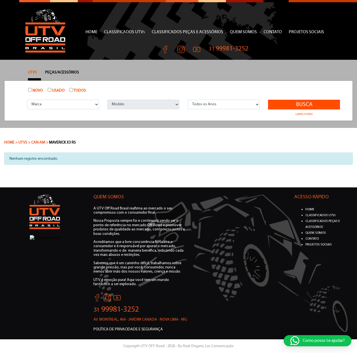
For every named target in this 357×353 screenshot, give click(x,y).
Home (91, 32)
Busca (304, 105)
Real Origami (193, 346)
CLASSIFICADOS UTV (124, 32)
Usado (58, 91)
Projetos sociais (306, 32)
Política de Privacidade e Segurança (128, 329)
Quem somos (243, 32)
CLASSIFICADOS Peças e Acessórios (187, 32)
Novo (37, 91)
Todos (79, 91)
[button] (317, 340)
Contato (273, 32)
